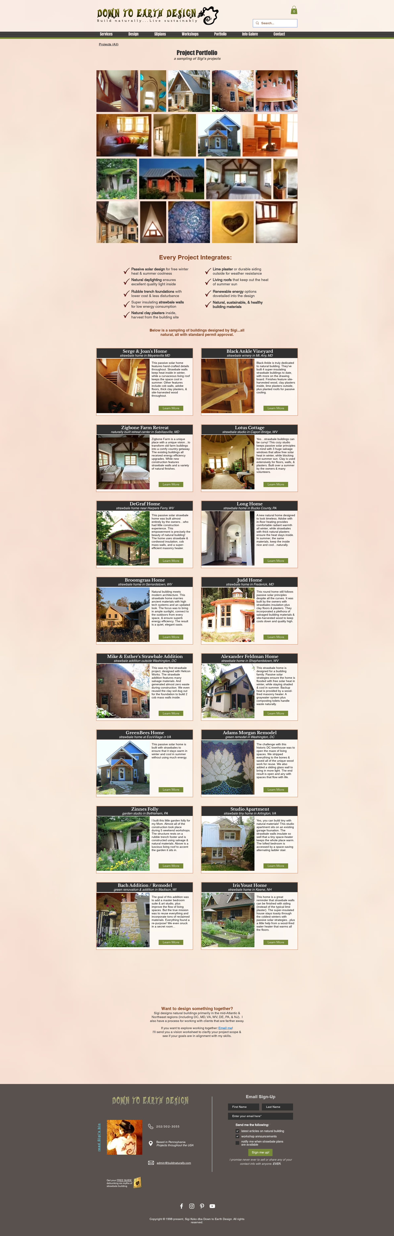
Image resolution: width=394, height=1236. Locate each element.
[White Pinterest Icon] (202, 1206)
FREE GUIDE (124, 1180)
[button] (294, 10)
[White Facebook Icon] (181, 1206)
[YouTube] (212, 1206)
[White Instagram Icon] (191, 1206)
